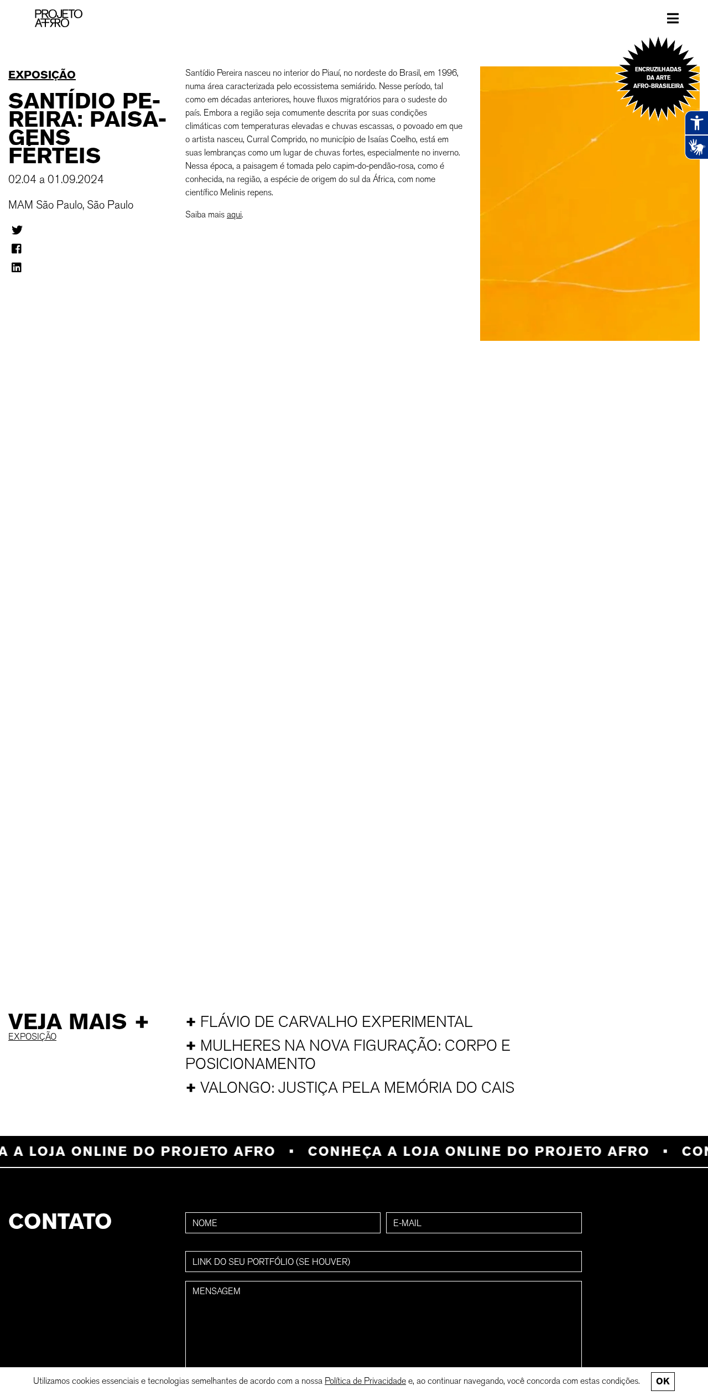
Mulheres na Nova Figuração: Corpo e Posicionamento (348, 1054)
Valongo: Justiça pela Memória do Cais (349, 1087)
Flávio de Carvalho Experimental (329, 1022)
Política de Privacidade (365, 1381)
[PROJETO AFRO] (58, 18)
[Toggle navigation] (673, 18)
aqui (234, 214)
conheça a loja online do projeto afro (465, 1151)
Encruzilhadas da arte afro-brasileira (658, 77)
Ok (662, 1381)
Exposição (42, 74)
